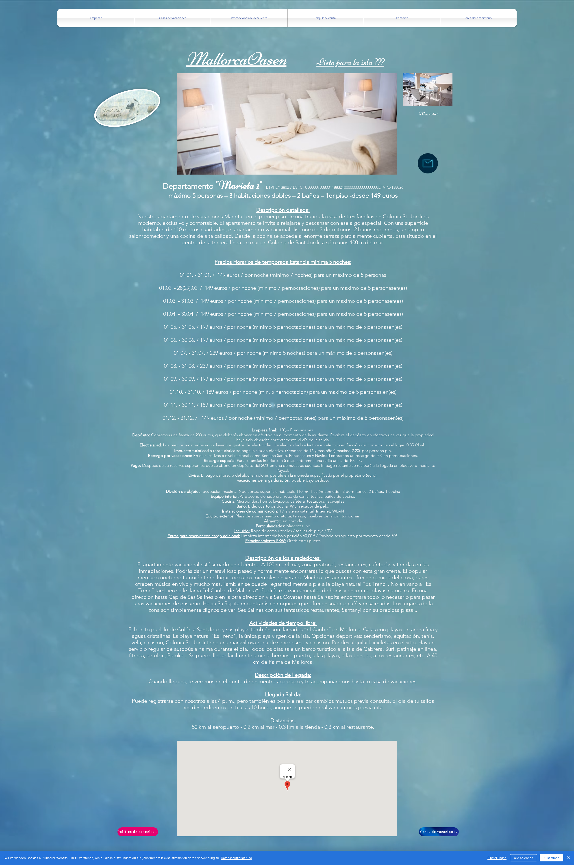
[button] (95, 18)
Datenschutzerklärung (236, 858)
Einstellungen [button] (497, 858)
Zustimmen (551, 858)
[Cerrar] (568, 857)
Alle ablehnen (523, 858)
